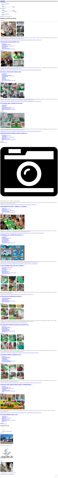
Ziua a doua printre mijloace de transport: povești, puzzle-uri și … (14, 324)
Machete (2, 50)
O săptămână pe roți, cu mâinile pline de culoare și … (12, 234)
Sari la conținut (2, 0)
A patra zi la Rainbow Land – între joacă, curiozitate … (12, 265)
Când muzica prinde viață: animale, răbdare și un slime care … (14, 133)
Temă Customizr (11, 474)
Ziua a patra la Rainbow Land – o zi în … (9, 414)
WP (4, 474)
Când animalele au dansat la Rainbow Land (9, 41)
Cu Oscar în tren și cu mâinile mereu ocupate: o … (11, 296)
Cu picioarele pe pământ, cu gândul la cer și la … (11, 354)
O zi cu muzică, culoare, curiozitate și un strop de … (11, 103)
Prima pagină (2, 16)
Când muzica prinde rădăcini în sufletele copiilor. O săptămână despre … (16, 384)
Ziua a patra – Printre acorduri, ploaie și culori (10, 71)
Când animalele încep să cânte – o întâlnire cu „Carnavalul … (13, 206)
